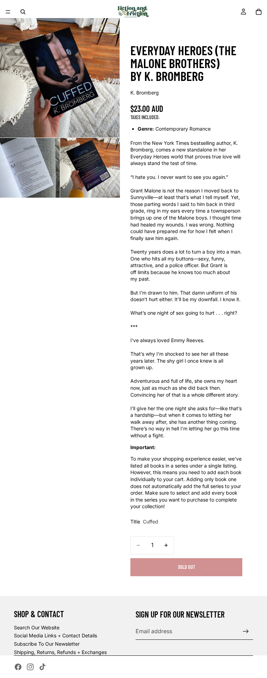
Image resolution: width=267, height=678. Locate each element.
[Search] (23, 11)
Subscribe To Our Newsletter (47, 644)
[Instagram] (30, 667)
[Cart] (258, 11)
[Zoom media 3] (90, 168)
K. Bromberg (144, 93)
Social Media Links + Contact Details (55, 635)
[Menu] (8, 12)
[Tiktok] (42, 667)
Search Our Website (36, 627)
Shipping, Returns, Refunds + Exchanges (60, 652)
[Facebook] (18, 667)
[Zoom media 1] (60, 78)
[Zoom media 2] (30, 168)
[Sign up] (245, 631)
